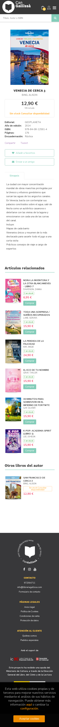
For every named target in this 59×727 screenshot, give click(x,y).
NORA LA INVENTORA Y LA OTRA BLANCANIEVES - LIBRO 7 (37, 283)
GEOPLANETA (33, 122)
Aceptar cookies (29, 719)
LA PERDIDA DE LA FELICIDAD (33, 343)
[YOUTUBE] (35, 569)
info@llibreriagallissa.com (29, 587)
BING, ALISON (29, 95)
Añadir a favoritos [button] (25, 153)
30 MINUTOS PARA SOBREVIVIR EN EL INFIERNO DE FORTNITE (36, 402)
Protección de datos (29, 620)
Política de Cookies (29, 611)
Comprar (29, 303)
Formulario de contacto (29, 591)
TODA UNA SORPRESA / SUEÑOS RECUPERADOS (36, 314)
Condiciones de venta (29, 616)
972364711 (29, 582)
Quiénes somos (29, 635)
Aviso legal (29, 607)
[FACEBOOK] (24, 569)
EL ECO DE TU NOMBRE (36, 370)
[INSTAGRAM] (29, 569)
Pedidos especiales (29, 640)
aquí (29, 705)
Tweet (24, 143)
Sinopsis (14, 175)
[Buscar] (55, 18)
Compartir (10, 143)
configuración (29, 709)
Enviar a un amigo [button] (25, 162)
